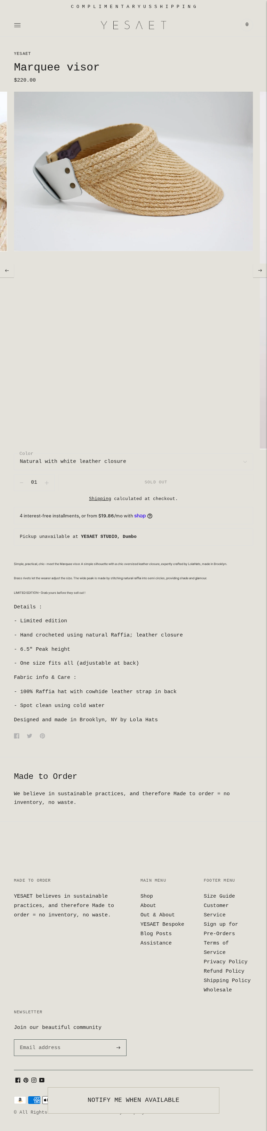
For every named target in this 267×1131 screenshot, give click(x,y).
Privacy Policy (226, 962)
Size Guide (219, 896)
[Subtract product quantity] (46, 482)
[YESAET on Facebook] (18, 1081)
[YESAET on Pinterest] (26, 1081)
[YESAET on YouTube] (41, 1081)
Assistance (156, 943)
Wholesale (218, 990)
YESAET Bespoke (162, 925)
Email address (39, 1039)
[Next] (260, 270)
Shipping (100, 498)
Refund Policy (224, 971)
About (148, 906)
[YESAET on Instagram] (34, 1081)
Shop (146, 896)
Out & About (157, 915)
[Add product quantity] (21, 482)
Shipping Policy (227, 981)
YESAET (22, 53)
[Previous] (7, 270)
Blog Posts (156, 934)
